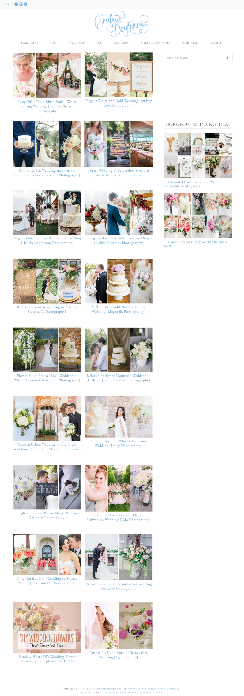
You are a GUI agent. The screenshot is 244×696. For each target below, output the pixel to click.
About (8, 4)
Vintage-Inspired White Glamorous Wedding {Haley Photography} (118, 443)
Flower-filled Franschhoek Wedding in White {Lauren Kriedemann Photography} (47, 377)
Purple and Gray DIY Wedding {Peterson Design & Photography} (47, 515)
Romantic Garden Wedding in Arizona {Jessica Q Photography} (47, 309)
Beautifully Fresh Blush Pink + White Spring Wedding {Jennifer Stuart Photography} (47, 106)
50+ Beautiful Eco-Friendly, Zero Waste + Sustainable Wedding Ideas (192, 184)
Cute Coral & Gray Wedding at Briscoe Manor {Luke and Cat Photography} (47, 580)
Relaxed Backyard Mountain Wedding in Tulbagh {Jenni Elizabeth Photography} (119, 377)
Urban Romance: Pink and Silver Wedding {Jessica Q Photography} (118, 586)
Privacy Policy (132, 689)
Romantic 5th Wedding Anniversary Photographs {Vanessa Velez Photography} (47, 172)
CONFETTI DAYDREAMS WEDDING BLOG (102, 689)
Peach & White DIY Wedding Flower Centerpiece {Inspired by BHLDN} (47, 658)
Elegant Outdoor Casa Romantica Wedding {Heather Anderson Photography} (47, 240)
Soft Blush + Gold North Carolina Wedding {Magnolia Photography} (119, 309)
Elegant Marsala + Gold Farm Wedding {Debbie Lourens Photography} (118, 240)
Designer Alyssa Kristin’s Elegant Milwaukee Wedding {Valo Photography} (119, 517)
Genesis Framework (130, 692)
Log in (159, 692)
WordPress (148, 692)
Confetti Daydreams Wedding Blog (122, 24)
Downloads (173, 689)
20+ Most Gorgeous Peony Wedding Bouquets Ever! (195, 244)
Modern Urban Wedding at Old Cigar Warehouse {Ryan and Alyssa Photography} (47, 446)
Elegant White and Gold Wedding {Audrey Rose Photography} (118, 103)
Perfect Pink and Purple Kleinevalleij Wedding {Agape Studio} (118, 654)
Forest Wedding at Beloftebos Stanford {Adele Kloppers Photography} (118, 172)
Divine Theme (108, 692)
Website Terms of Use (153, 689)
